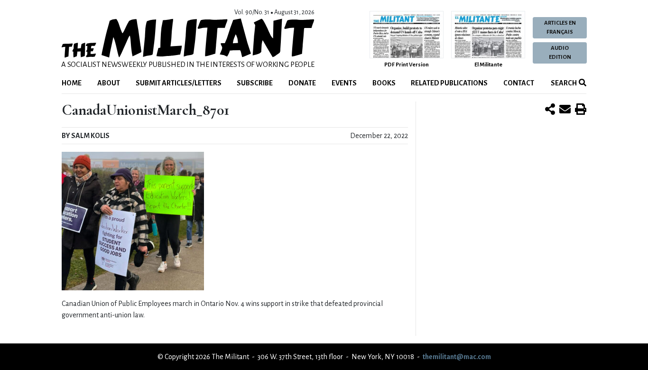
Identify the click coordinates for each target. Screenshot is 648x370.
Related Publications (449, 83)
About (108, 83)
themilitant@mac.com (457, 357)
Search (563, 83)
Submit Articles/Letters (179, 83)
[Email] (565, 110)
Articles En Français (560, 27)
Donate (302, 83)
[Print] (580, 110)
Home (72, 83)
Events (344, 83)
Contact (518, 83)
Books (384, 83)
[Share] (550, 110)
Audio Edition (560, 52)
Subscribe (255, 83)
